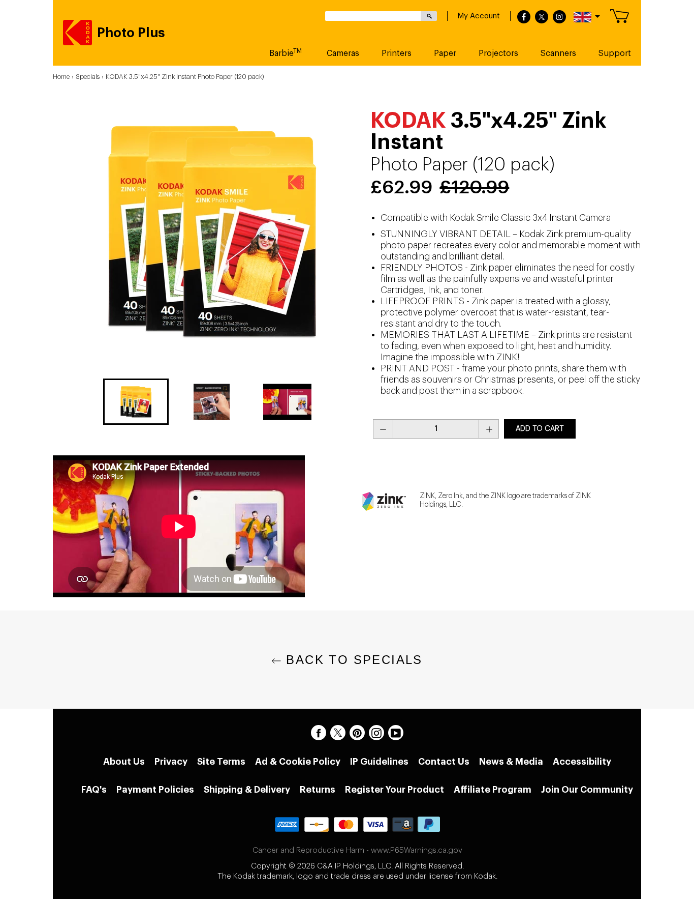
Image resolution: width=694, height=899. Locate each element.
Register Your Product (394, 789)
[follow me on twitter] (541, 17)
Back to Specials (352, 659)
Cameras (343, 53)
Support (614, 53)
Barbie (285, 52)
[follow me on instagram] (559, 17)
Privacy (170, 761)
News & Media (511, 761)
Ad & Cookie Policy (297, 761)
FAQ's (94, 789)
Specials (88, 76)
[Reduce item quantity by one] (383, 429)
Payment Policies (155, 789)
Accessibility (582, 761)
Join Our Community (587, 789)
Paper (445, 53)
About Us (124, 761)
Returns (317, 789)
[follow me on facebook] (523, 17)
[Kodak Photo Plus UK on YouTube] (395, 732)
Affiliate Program (492, 789)
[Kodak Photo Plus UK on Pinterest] (357, 732)
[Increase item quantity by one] (489, 429)
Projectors (498, 53)
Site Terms (221, 761)
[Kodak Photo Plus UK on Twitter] (337, 732)
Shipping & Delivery (247, 789)
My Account (478, 16)
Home (61, 76)
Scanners (558, 53)
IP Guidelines (379, 761)
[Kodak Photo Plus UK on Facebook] (318, 732)
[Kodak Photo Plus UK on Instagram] (376, 732)
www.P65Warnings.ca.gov (416, 850)
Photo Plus (131, 33)
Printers (397, 53)
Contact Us (443, 761)
